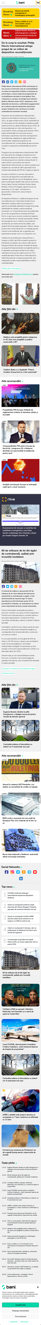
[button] (38, 1287)
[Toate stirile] (6, 2)
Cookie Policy (14, 1321)
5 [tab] (24, 544)
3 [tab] (19, 544)
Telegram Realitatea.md (23, 274)
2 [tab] (17, 544)
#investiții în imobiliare (10, 669)
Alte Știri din (9, 309)
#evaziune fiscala (8, 673)
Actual (16, 561)
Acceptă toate (20, 1305)
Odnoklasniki (20, 82)
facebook (7, 872)
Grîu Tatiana (23, 561)
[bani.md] (20, 2)
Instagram (12, 872)
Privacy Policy (24, 1321)
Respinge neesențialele (20, 1311)
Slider (16, 56)
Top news (7, 886)
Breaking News (8, 13)
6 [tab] (26, 544)
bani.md (21, 56)
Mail (24, 82)
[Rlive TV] (37, 3)
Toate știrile (8, 1163)
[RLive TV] (8, 500)
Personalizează (20, 1316)
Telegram (16, 82)
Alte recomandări (11, 381)
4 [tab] (21, 544)
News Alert (6, 34)
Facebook (3, 82)
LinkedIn (7, 82)
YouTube (35, 872)
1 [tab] (15, 544)
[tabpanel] (20, 521)
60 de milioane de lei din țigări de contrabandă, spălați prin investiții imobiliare (19, 553)
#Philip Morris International (11, 269)
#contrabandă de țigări (27, 669)
